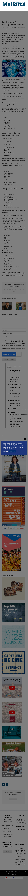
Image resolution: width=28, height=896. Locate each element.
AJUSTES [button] (5, 451)
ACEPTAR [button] (12, 451)
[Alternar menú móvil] (25, 8)
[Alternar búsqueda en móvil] (22, 8)
